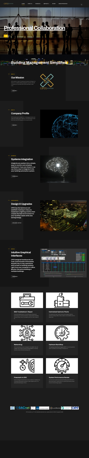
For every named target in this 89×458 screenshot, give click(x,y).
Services (38, 3)
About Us (30, 3)
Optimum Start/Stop (56, 344)
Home (24, 3)
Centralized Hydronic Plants (59, 312)
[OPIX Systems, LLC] (8, 3)
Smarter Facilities (24, 28)
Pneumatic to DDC (20, 377)
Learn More (7, 35)
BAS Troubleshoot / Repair (23, 312)
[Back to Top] (84, 453)
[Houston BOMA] (66, 407)
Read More (14, 90)
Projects (47, 3)
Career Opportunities (63, 3)
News (54, 3)
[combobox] (81, 4)
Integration (15, 176)
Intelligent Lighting (16, 222)
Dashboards (14, 276)
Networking (18, 344)
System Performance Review (59, 377)
